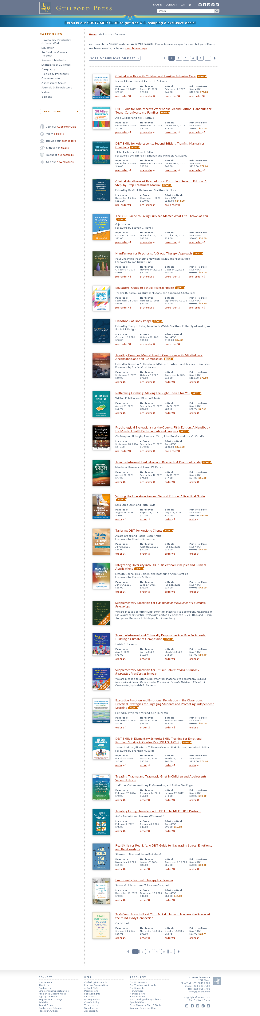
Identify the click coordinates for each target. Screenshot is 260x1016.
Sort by (113, 58)
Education (47, 47)
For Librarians (137, 996)
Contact (171, 4)
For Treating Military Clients (145, 999)
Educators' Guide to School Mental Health (144, 287)
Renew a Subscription (96, 985)
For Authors (137, 990)
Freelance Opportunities (52, 993)
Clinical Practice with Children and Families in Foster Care (155, 76)
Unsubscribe (91, 1007)
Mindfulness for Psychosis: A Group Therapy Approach (153, 253)
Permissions (91, 990)
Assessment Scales (53, 82)
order (118, 381)
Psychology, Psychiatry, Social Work (56, 41)
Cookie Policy (91, 1002)
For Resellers (137, 993)
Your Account (46, 982)
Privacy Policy (92, 999)
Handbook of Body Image (133, 321)
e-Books (46, 96)
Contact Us (45, 988)
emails (65, 147)
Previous (164, 58)
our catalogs (66, 154)
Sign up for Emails (48, 996)
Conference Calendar (51, 1007)
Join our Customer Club (143, 1007)
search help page (136, 48)
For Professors (138, 982)
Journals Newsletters (56, 88)
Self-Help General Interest (54, 54)
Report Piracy (46, 1005)
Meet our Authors (48, 1010)
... (208, 58)
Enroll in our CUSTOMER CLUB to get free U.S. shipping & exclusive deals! (130, 23)
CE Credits (90, 996)
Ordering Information (96, 982)
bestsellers (69, 140)
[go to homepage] (77, 7)
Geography (48, 69)
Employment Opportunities (54, 990)
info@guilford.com (199, 991)
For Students (137, 988)
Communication (51, 78)
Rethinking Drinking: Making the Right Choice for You (152, 393)
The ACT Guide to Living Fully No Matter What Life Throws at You (161, 216)
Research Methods (53, 60)
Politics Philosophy (55, 74)
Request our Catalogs (50, 999)
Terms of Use (91, 1005)
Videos (45, 92)
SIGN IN (157, 4)
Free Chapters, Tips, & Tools (145, 1005)
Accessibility (91, 1010)
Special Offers (138, 1002)
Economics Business (56, 65)
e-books (58, 133)
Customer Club (67, 126)
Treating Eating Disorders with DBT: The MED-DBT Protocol (158, 811)
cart (184, 4)
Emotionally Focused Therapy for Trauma (144, 880)
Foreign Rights (92, 993)
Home (93, 34)
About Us (44, 985)
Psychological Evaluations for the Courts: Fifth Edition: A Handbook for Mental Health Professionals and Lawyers (162, 429)
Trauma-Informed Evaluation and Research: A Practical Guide (158, 462)
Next (215, 58)
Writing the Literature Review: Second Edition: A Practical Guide (160, 496)
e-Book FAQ (91, 988)
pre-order (121, 96)
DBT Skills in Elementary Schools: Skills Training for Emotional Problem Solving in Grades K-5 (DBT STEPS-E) (158, 740)
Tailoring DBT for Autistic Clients (138, 530)
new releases (65, 161)
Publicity (43, 1002)
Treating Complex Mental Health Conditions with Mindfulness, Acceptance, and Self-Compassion (159, 356)
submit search (216, 11)
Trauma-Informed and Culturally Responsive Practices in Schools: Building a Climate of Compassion (160, 637)
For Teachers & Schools (143, 985)
